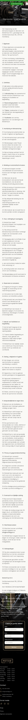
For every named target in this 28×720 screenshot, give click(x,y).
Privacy (2, 711)
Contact (3, 685)
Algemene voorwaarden (6, 714)
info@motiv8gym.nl (7, 691)
